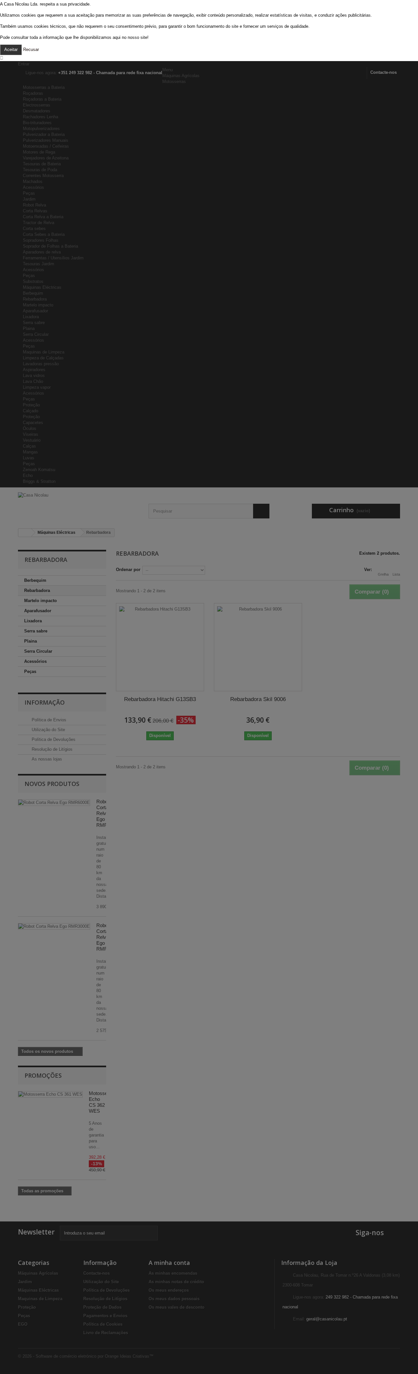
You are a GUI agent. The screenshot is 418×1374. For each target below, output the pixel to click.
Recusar (31, 49)
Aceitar (11, 49)
